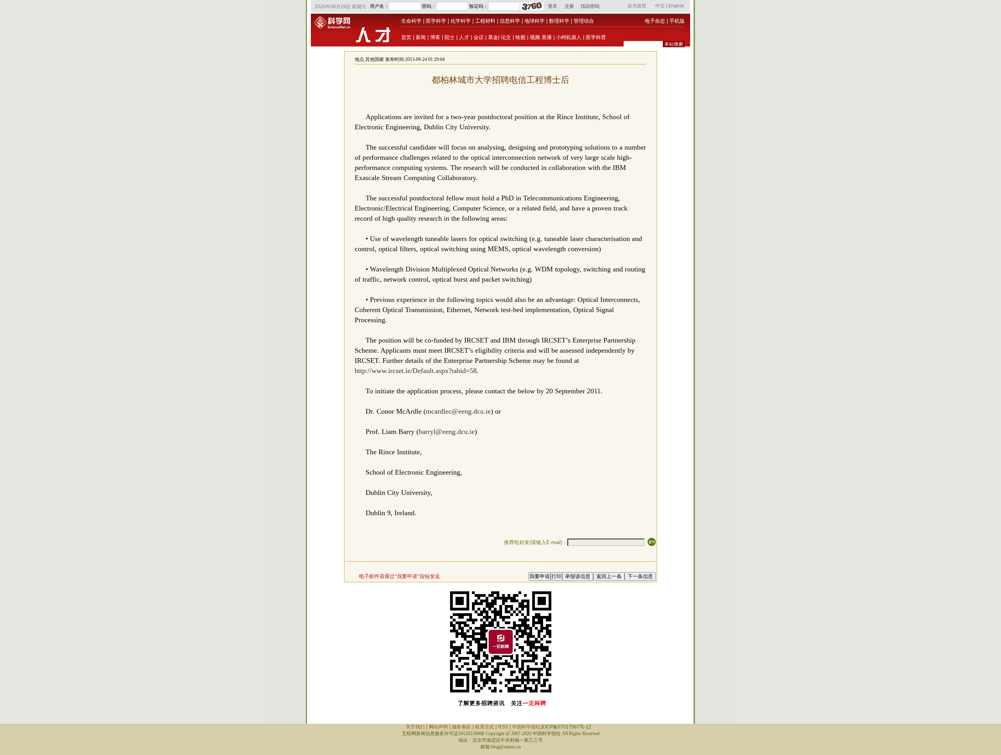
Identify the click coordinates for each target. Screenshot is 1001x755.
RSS (503, 727)
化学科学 (460, 21)
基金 (493, 37)
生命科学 (411, 21)
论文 (506, 37)
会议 (479, 37)
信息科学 (510, 21)
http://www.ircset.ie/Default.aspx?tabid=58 (416, 371)
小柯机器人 (568, 37)
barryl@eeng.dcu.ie (447, 432)
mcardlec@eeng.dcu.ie (458, 411)
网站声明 (438, 727)
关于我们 (415, 727)
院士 (450, 37)
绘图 (520, 37)
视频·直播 (541, 37)
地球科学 (534, 21)
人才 (464, 37)
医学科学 (436, 21)
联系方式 (484, 727)
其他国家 (374, 59)
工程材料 (485, 21)
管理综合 (584, 21)
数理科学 (559, 21)
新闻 (421, 37)
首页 (406, 37)
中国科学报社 (526, 727)
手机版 (677, 21)
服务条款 (461, 727)
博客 (435, 37)
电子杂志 (655, 21)
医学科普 (596, 37)
